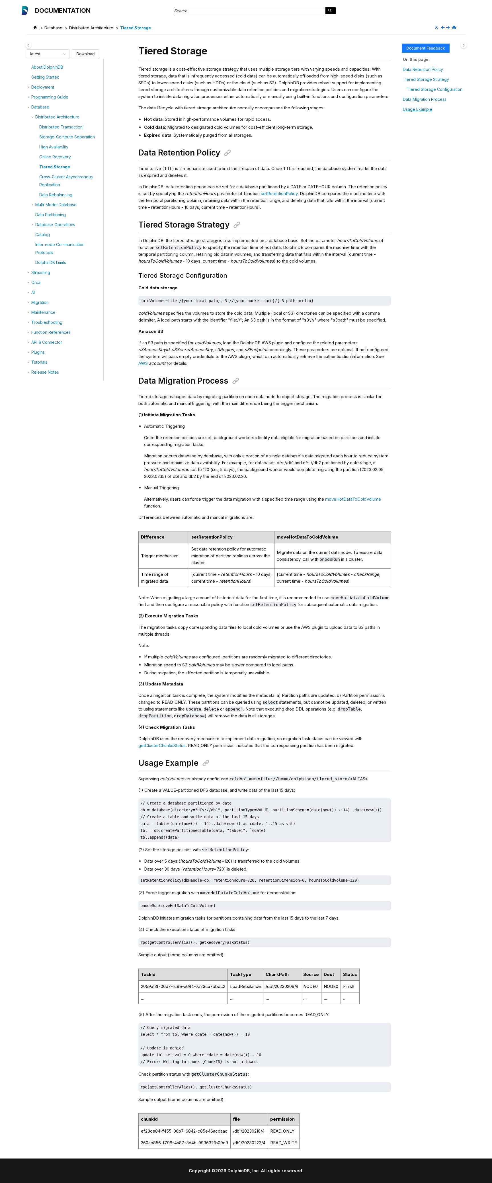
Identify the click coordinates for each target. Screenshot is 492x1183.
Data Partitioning (50, 214)
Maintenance (43, 312)
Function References (51, 332)
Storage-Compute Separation (67, 136)
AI (33, 292)
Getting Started (45, 77)
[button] (29, 67)
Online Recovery (55, 156)
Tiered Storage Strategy (426, 79)
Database (53, 27)
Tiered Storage (135, 27)
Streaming (40, 272)
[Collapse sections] (437, 27)
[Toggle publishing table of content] (28, 45)
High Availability (53, 146)
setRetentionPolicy (279, 193)
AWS (143, 363)
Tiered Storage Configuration (434, 89)
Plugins (38, 352)
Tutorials (39, 362)
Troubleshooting (46, 322)
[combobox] (45, 54)
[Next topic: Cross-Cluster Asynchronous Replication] (448, 27)
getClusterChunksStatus (162, 745)
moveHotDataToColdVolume (353, 499)
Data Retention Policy (423, 69)
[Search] (330, 10)
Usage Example (417, 109)
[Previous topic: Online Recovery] (443, 27)
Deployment (42, 87)
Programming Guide (49, 97)
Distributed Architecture (91, 27)
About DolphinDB (47, 67)
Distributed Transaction (61, 126)
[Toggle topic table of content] (464, 45)
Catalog (42, 234)
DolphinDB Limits (50, 262)
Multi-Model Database (56, 204)
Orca (35, 282)
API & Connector (46, 342)
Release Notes (45, 372)
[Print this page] (455, 27)
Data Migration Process (424, 99)
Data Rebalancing (55, 194)
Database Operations (55, 224)
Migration (40, 302)
